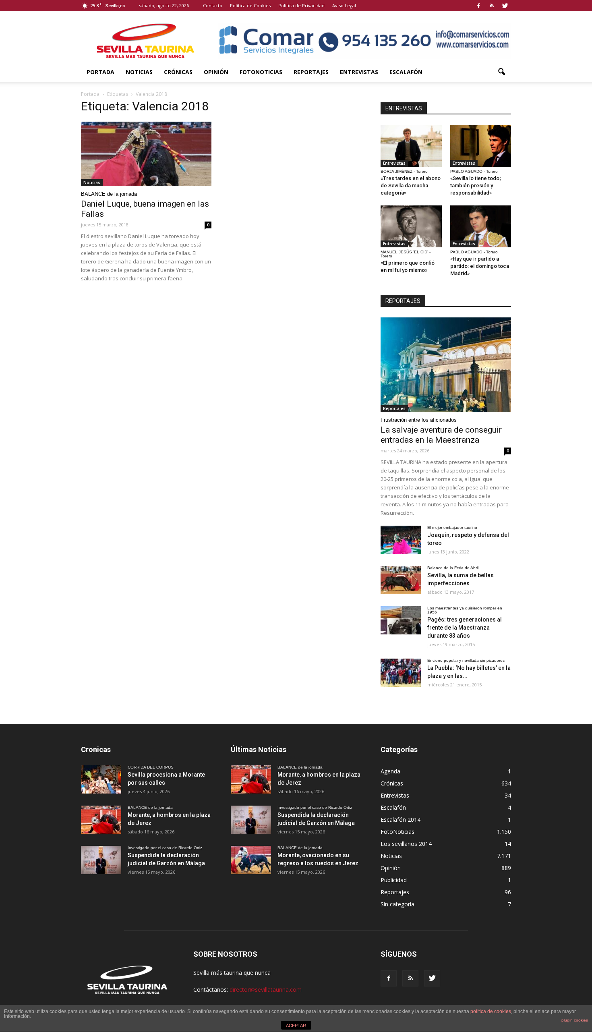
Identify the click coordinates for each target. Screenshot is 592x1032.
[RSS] (492, 5)
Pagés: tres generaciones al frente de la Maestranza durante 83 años (464, 627)
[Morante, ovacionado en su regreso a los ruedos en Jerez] (251, 860)
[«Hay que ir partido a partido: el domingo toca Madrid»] (480, 226)
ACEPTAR (296, 1025)
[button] (501, 72)
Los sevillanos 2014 (406, 844)
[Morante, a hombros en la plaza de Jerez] (101, 820)
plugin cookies (574, 1020)
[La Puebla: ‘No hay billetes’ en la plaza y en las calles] (401, 673)
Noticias (139, 72)
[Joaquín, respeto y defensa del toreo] (401, 540)
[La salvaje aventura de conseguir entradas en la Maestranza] (446, 364)
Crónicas (178, 72)
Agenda (390, 771)
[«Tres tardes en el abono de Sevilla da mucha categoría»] (411, 146)
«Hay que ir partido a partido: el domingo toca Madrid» (479, 266)
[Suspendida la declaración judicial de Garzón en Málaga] (101, 860)
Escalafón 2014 (400, 819)
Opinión (216, 72)
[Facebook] (478, 5)
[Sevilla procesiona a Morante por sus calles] (101, 779)
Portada (100, 72)
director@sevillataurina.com (266, 989)
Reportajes (311, 72)
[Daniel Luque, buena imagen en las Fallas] (146, 154)
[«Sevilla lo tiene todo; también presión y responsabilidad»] (480, 146)
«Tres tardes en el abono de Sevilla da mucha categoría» (411, 185)
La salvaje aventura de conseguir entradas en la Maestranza (441, 435)
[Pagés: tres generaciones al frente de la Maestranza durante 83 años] (401, 620)
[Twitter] (505, 5)
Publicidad (394, 880)
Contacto (212, 5)
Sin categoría (397, 904)
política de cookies (490, 1011)
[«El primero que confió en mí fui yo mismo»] (411, 226)
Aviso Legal (344, 5)
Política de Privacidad (301, 5)
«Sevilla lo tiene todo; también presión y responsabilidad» (475, 185)
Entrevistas (359, 72)
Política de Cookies (250, 5)
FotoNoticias (261, 72)
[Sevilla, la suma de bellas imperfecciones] (401, 580)
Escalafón (405, 72)
